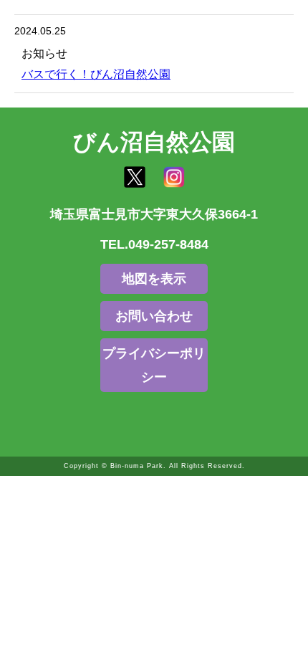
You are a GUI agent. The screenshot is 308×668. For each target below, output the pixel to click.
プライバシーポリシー (154, 364)
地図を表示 (154, 279)
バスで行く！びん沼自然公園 (95, 74)
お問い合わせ (154, 316)
